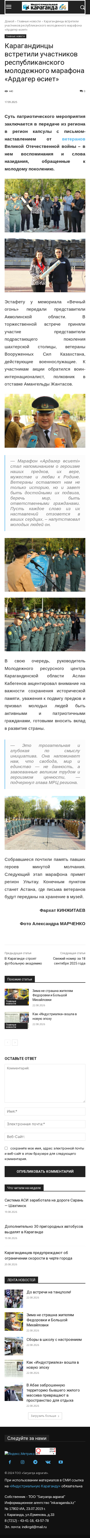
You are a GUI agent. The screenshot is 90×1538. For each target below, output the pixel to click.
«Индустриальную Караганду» (35, 1486)
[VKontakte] (48, 1462)
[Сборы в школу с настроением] (14, 1346)
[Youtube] (60, 1462)
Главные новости (29, 21)
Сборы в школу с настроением (54, 1339)
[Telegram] (35, 1462)
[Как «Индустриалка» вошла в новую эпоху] (17, 1020)
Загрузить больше (43, 1416)
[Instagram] (22, 1462)
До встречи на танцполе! (49, 1292)
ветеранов (73, 139)
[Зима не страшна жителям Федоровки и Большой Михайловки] (17, 997)
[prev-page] (7, 1043)
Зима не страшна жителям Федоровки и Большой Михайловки (53, 995)
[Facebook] (10, 1462)
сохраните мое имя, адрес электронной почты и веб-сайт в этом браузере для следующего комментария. (44, 1153)
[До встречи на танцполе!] (14, 1298)
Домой (9, 21)
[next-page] (15, 1043)
